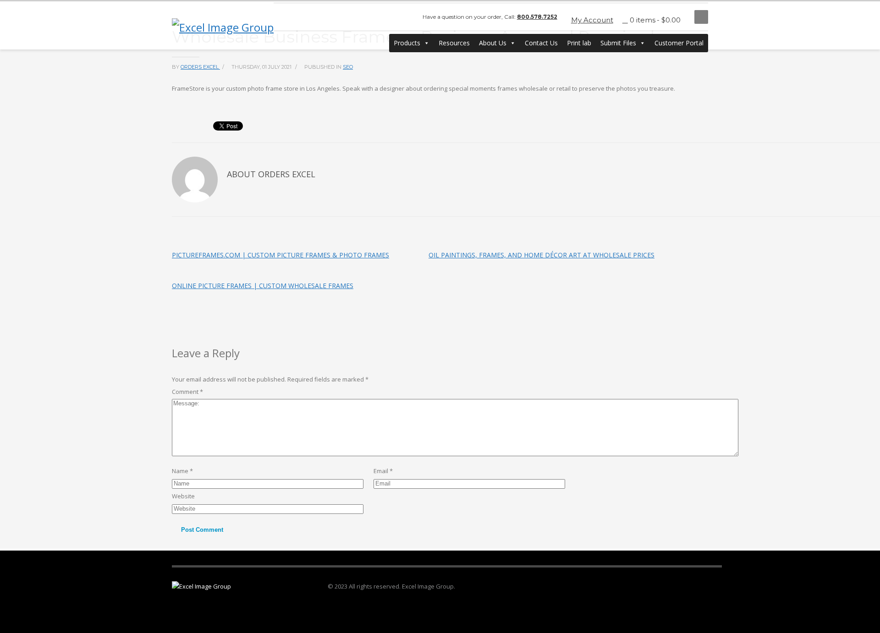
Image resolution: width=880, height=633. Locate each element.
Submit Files (618, 42)
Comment (187, 391)
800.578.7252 (537, 16)
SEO (348, 67)
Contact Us (541, 42)
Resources (454, 42)
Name (182, 471)
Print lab (579, 42)
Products (407, 42)
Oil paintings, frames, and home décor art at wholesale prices (541, 255)
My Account (592, 20)
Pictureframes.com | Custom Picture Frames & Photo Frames (280, 255)
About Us (492, 42)
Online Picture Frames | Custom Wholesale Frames (262, 285)
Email (383, 471)
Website (183, 496)
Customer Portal (679, 42)
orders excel (200, 67)
